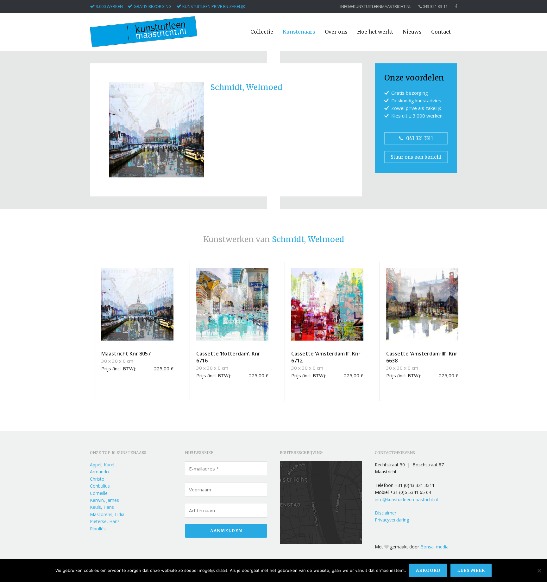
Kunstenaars (299, 32)
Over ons (336, 32)
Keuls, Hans (102, 507)
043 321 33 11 (435, 6)
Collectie (261, 32)
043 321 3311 (419, 138)
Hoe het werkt (375, 32)
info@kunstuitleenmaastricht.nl (375, 6)
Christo (97, 479)
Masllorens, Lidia (107, 514)
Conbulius (100, 486)
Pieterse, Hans (105, 521)
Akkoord (428, 570)
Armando (99, 472)
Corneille (99, 493)
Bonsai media (434, 547)
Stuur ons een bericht (416, 157)
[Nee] (539, 570)
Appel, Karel (102, 465)
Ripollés (98, 529)
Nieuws (412, 32)
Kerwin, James (104, 500)
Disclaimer (385, 513)
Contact (441, 32)
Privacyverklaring (392, 520)
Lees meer (471, 570)
